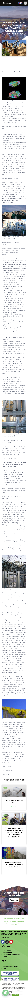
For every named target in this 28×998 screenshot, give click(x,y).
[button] (25, 3)
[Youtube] (11, 942)
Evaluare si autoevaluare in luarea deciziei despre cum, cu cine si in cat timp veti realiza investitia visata (14, 832)
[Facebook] (3, 942)
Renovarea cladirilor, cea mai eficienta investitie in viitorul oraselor (14, 865)
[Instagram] (7, 942)
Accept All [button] (15, 994)
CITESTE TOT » (14, 806)
